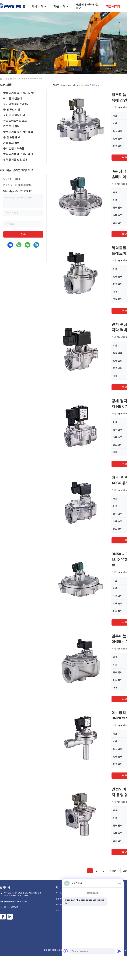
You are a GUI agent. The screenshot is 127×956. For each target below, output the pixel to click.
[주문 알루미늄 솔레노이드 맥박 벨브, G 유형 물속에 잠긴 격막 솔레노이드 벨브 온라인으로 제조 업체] (80, 119)
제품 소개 (9, 78)
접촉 (23, 234)
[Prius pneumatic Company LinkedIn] (10, 917)
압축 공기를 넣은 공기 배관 (18, 153)
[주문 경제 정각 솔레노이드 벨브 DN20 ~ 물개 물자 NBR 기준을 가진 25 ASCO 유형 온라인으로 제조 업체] (80, 426)
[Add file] (66, 951)
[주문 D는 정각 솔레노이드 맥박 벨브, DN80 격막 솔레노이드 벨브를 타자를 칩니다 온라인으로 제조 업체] (80, 196)
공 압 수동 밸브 (11, 137)
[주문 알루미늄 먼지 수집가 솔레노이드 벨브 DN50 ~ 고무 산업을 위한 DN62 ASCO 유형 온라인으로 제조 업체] (80, 661)
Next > (113, 871)
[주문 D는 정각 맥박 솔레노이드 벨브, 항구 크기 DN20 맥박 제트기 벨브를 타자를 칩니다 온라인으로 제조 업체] (80, 737)
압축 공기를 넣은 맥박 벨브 (18, 131)
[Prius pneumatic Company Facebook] (3, 917)
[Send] (119, 951)
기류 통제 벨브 (11, 142)
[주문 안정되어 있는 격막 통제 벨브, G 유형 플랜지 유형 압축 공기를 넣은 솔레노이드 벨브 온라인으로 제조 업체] (80, 814)
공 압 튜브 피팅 (11, 109)
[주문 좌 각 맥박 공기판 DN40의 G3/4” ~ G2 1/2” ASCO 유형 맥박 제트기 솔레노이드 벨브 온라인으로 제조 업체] (80, 502)
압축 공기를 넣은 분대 (15, 159)
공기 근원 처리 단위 (14, 115)
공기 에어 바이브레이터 (16, 103)
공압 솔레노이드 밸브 (15, 120)
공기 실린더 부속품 (13, 148)
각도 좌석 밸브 (11, 126)
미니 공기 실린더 (12, 98)
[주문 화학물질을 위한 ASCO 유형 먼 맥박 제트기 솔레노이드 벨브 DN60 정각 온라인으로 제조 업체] (81, 272)
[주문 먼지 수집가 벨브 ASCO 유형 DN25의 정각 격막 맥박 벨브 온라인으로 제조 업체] (80, 349)
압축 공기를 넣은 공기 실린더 (19, 92)
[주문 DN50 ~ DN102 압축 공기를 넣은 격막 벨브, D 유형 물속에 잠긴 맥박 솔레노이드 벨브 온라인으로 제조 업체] (80, 579)
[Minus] (119, 883)
